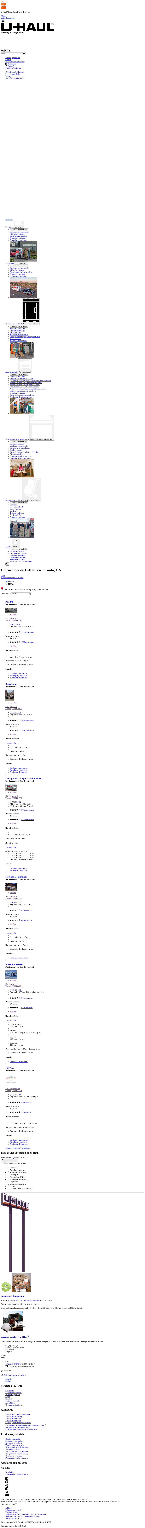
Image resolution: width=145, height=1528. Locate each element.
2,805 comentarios (27, 721)
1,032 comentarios (27, 632)
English (8, 1381)
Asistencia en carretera (13, 1393)
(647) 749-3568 (15, 1095)
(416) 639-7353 (15, 902)
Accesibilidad (10, 1403)
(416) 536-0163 (15, 624)
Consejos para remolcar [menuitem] (18, 236)
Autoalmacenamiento (17, 1170)
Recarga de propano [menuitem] (17, 551)
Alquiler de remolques (13, 1421)
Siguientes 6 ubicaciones (21, 1148)
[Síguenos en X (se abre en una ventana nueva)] (6, 1493)
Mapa (12, 584)
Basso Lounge (11, 684)
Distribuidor (9, 1472)
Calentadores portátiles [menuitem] (18, 557)
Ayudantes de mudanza (31, 500)
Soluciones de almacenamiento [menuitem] (21, 456)
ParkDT (9, 602)
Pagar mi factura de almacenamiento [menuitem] (23, 391)
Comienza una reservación (19, 268)
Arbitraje (8, 1508)
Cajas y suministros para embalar (41, 439)
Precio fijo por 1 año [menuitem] (12, 58)
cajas (16, 1300)
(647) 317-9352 (15, 802)
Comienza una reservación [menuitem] (19, 232)
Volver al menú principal (19, 230)
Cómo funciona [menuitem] (15, 509)
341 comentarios (27, 998)
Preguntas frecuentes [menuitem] (17, 238)
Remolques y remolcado (18, 676)
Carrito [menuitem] (10, 66)
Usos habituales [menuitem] (15, 333)
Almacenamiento (24, 372)
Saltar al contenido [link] (7, 18)
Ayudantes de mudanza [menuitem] (14, 500)
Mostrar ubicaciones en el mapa (12, 578)
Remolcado (9, 263)
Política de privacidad (13, 1510)
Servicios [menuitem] (13, 511)
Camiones (13, 1168)
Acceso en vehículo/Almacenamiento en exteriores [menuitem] (28, 389)
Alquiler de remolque (13, 1419)
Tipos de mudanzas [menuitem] (17, 513)
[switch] (72, 583)
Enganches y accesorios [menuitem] (18, 240)
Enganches (14, 1182)
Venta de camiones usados (14, 1445)
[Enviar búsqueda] (24, 53)
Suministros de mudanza (18, 678)
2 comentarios (26, 1103)
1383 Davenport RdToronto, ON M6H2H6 (13, 1090)
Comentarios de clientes (13, 1405)
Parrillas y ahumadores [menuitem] (18, 555)
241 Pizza (9, 1068)
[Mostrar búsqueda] (6, 50)
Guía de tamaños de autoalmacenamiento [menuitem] (24, 387)
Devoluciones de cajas (18, 1184)
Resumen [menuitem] (13, 505)
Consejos (8, 1399)
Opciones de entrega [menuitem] (17, 330)
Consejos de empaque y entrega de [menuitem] (25, 337)
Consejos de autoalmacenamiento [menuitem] (22, 395)
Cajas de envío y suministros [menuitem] (20, 448)
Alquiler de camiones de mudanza (17, 1414)
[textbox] (24, 1158)
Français (8, 1379)
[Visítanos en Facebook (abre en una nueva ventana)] (6, 1479)
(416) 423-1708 (15, 990)
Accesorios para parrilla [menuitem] (18, 553)
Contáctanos (9, 1391)
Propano (16, 546)
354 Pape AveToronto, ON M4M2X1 (13, 985)
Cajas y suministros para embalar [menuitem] (17, 439)
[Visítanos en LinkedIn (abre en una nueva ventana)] (6, 1490)
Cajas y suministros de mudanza (16, 1447)
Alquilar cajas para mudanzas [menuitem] (20, 458)
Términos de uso (11, 1512)
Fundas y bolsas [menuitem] (15, 450)
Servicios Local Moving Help (15, 1337)
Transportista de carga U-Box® (16, 1474)
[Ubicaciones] (9, 51)
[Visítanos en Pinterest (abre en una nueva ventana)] (6, 1486)
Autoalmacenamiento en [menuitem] (21, 379)
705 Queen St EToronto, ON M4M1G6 (13, 898)
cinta (20, 1300)
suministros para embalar (33, 1300)
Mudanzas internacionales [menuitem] (19, 335)
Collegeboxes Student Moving (16, 1454)
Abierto (3, 16)
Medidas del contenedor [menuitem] (18, 341)
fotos (13, 614)
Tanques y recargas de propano (16, 1451)
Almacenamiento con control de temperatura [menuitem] (26, 383)
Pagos (7, 1397)
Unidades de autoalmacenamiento (17, 1427)
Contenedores (30, 324)
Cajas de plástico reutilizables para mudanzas (21, 1429)
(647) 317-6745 (15, 713)
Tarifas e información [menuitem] (17, 328)
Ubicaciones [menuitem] (11, 64)
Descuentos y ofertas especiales (16, 1458)
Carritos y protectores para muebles (18, 1423)
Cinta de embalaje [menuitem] (16, 454)
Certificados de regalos (13, 1456)
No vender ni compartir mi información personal (22, 1516)
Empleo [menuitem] (8, 60)
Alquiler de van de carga (14, 1417)
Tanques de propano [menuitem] (17, 559)
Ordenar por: (6, 593)
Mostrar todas (11, 743)
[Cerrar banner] (2, 2)
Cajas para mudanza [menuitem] (17, 444)
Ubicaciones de (13, 1518)
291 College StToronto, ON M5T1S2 (13, 619)
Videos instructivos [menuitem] (17, 234)
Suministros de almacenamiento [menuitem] (21, 397)
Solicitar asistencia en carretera (15, 1375)
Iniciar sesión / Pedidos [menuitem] (13, 68)
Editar (3, 576)
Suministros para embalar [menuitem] (19, 446)
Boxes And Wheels (14, 964)
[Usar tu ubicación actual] (13, 1158)
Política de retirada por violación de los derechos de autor (25, 1514)
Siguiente (9, 1148)
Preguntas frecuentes (12, 1401)
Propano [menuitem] (8, 546)
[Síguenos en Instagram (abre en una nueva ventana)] (6, 1483)
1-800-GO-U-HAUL (13, 1364)
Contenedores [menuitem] (13, 324)
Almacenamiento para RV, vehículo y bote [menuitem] (25, 385)
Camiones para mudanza (19, 673)
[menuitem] (30, 268)
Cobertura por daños (12, 1449)
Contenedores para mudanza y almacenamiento (25, 1425)
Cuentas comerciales (12, 1439)
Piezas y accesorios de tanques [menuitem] (21, 561)
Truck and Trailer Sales (18, 1172)
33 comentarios (26, 910)
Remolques (19, 227)
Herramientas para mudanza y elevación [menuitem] (24, 452)
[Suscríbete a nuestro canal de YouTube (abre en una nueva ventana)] (7, 1496)
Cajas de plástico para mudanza (21, 1188)
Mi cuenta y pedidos (12, 1395)
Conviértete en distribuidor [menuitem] (14, 62)
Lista (12, 582)
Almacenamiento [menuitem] (11, 372)
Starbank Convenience (16, 877)
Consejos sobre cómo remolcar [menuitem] (21, 272)
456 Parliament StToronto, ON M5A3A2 (13, 797)
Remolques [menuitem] (9, 227)
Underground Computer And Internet (23, 778)
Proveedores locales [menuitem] (17, 507)
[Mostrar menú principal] (3, 21)
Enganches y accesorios (13, 1441)
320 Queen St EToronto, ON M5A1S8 (13, 708)
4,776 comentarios (27, 810)
